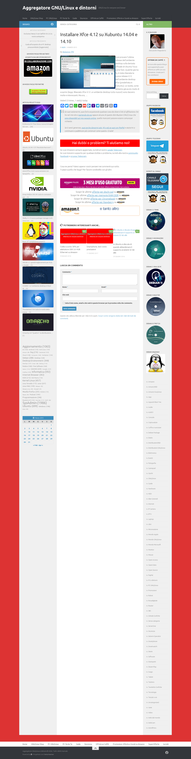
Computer (36, 355)
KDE (27, 378)
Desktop (39, 358)
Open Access (153, 560)
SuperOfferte (146, 18)
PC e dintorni (152, 580)
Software (151, 657)
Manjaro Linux (28, 389)
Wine (25, 409)
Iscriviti (158, 18)
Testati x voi (152, 697)
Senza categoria (68, 24)
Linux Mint (29, 386)
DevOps (27, 363)
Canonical (44, 352)
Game (26, 369)
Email (104, 287)
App (149, 397)
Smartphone (152, 641)
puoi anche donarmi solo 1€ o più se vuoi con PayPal (103, 128)
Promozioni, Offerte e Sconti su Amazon (122, 18)
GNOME (36, 369)
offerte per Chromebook (102, 198)
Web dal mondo (154, 718)
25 (34, 439)
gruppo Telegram (78, 156)
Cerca (164, 96)
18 (34, 435)
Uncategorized (153, 702)
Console (151, 417)
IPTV (150, 514)
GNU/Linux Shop (36, 18)
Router (150, 606)
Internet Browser (33, 375)
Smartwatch (152, 646)
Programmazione (32, 397)
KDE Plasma (37, 378)
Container (47, 355)
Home (24, 18)
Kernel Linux (32, 380)
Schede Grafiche (154, 616)
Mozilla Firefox (31, 392)
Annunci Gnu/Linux (154, 392)
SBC (149, 611)
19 (38, 435)
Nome (65, 287)
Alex (64, 47)
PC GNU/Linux (51, 18)
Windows (44, 406)
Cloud (27, 355)
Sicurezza (83, 18)
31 (29, 442)
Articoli (26, 352)
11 (34, 432)
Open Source (153, 570)
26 (38, 439)
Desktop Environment (36, 360)
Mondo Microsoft (154, 545)
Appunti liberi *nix (154, 402)
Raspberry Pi (29, 400)
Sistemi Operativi (154, 636)
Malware (39, 386)
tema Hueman (49, 754)
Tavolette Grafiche (155, 687)
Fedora (27, 366)
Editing (43, 363)
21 (47, 435)
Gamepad (152, 468)
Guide (75, 18)
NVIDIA (44, 392)
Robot (150, 595)
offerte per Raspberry (103, 202)
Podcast (35, 394)
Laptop (151, 519)
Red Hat (40, 400)
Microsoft (37, 389)
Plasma (26, 394)
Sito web (65, 295)
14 (47, 432)
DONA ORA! (157, 81)
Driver (35, 363)
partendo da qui (85, 115)
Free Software (40, 366)
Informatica (41, 371)
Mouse (150, 555)
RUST (48, 400)
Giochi (150, 473)
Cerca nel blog (151, 92)
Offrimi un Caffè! (97, 18)
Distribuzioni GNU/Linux (156, 448)
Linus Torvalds (30, 383)
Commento (67, 272)
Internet (151, 504)
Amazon (151, 382)
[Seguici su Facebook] (52, 24)
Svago (150, 672)
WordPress (152, 728)
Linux (41, 383)
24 (29, 439)
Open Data (152, 565)
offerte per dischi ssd (102, 191)
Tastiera (151, 682)
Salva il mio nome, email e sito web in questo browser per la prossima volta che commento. (99, 303)
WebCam (151, 723)
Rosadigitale (152, 601)
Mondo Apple (153, 534)
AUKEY (150, 412)
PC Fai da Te (65, 18)
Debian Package (154, 433)
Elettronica (152, 453)
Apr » (41, 445)
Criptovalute (152, 422)
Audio (150, 407)
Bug (34, 352)
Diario (150, 438)
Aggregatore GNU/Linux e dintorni (59, 7)
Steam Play (152, 667)
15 (51, 432)
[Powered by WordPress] (31, 754)
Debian (28, 358)
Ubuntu (30, 406)
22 (51, 435)
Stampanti (152, 662)
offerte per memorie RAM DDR (102, 195)
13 (42, 432)
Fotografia (152, 463)
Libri (149, 524)
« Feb (35, 445)
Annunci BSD (152, 387)
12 (38, 432)
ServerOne (152, 626)
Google (46, 369)
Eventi (150, 458)
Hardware (152, 489)
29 (51, 439)
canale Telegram (114, 150)
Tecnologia (152, 692)
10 (29, 432)
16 (25, 435)
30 (25, 442)
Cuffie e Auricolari (154, 427)
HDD (150, 494)
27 (42, 439)
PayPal (150, 575)
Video (150, 713)
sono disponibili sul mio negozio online (80, 118)
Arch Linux (44, 349)
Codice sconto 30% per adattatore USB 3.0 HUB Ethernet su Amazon (70, 249)
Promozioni (152, 590)
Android (33, 349)
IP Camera (152, 509)
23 (25, 439)
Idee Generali (153, 499)
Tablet (150, 677)
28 (47, 439)
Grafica (27, 372)
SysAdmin (35, 403)
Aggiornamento (36, 346)
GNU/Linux (152, 478)
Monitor (151, 550)
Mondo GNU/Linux (154, 539)
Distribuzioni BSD (154, 443)
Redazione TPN (68, 52)
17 (29, 435)
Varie (150, 707)
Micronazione (153, 529)
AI (25, 349)
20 (42, 435)
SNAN (150, 651)
